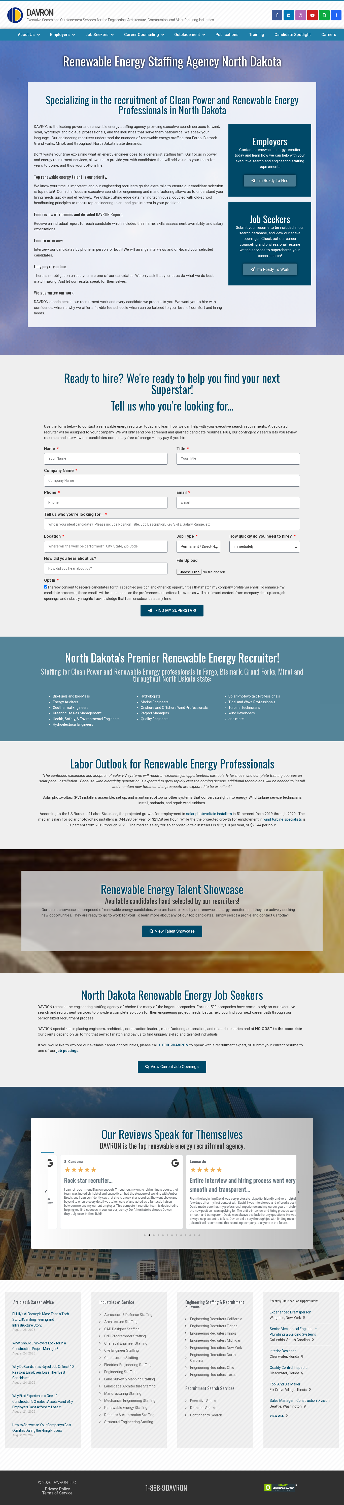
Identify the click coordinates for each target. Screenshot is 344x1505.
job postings (66, 1050)
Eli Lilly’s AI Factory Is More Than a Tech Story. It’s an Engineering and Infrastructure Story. (40, 1319)
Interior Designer (283, 1351)
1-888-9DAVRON (173, 1045)
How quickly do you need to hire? (261, 537)
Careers (328, 34)
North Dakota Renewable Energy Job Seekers (172, 994)
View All (277, 1416)
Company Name (59, 471)
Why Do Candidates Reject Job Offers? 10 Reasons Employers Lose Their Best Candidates (43, 1372)
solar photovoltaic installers (209, 814)
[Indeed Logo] (336, 15)
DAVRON (40, 13)
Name (50, 449)
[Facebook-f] (277, 15)
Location (53, 537)
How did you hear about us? (70, 559)
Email (182, 493)
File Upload (187, 561)
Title (181, 449)
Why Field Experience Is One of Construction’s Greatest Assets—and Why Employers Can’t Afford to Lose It (42, 1401)
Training (256, 34)
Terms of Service (57, 1493)
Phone (50, 493)
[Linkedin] (289, 15)
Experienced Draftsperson (290, 1312)
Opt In (50, 581)
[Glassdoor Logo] (324, 15)
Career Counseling (141, 34)
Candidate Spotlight (292, 34)
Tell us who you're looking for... (74, 515)
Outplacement (187, 34)
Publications (227, 34)
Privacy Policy (57, 1489)
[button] (145, 1235)
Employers (60, 34)
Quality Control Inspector (289, 1368)
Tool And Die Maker (285, 1384)
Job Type (186, 537)
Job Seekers (97, 34)
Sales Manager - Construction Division (300, 1401)
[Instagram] (300, 15)
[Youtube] (312, 15)
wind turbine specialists (282, 819)
